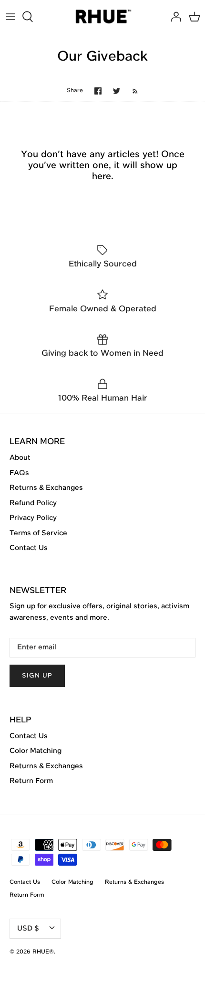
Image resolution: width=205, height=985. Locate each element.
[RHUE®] (103, 17)
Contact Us (29, 548)
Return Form (31, 781)
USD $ (28, 928)
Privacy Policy (33, 518)
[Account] (173, 16)
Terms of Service (38, 533)
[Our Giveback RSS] (130, 90)
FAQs (19, 473)
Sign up (37, 675)
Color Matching (36, 751)
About (20, 458)
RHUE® (43, 951)
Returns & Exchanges (46, 488)
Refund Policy (33, 503)
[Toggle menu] (10, 16)
